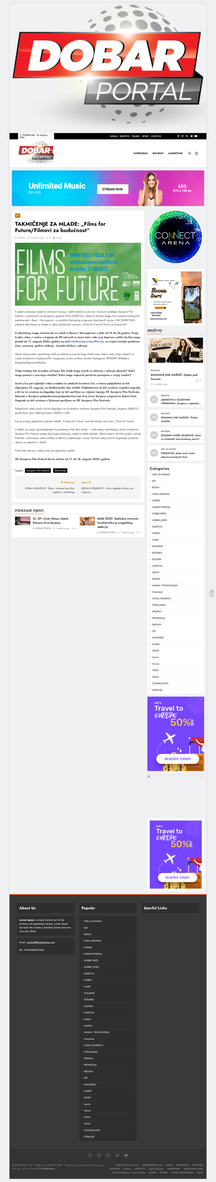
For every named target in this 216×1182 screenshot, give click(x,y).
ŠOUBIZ (136, 136)
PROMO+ (157, 611)
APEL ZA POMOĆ (168, 449)
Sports (155, 657)
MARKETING (175, 153)
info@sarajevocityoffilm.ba (87, 341)
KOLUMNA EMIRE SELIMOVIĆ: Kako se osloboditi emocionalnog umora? (181, 437)
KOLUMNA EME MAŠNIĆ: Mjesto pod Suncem (174, 377)
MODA (155, 572)
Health (155, 540)
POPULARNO (159, 605)
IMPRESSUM (141, 153)
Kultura (127, 1168)
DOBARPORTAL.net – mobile (157, 1165)
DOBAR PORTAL (44, 528)
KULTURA (156, 559)
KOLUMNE (155, 370)
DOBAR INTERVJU (161, 507)
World (155, 677)
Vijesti (200, 1172)
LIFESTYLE (156, 136)
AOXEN (21, 237)
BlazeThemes (48, 1168)
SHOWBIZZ (158, 637)
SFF (17, 215)
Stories (155, 664)
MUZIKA (156, 579)
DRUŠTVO (125, 136)
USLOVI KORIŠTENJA (182, 1172)
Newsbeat (157, 592)
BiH (154, 481)
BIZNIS (155, 487)
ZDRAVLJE (157, 690)
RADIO (152, 1172)
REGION (156, 624)
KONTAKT (158, 153)
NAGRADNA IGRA (193, 1168)
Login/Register (156, 1168)
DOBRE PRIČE (159, 513)
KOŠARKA (157, 553)
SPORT (145, 136)
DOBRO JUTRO (159, 520)
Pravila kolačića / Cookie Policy (129, 1172)
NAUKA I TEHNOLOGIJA (165, 585)
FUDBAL (156, 533)
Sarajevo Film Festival (37, 470)
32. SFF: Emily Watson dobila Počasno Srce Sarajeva (50, 521)
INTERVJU (198, 1165)
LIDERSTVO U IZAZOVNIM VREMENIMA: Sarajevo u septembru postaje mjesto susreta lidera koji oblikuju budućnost (180, 405)
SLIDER (155, 644)
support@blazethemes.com (41, 942)
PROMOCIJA (158, 618)
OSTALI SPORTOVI (161, 598)
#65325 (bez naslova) (127, 1165)
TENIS (155, 670)
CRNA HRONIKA (161, 494)
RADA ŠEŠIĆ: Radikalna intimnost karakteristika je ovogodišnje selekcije (117, 523)
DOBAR (113, 136)
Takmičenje (60, 470)
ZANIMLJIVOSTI (160, 683)
